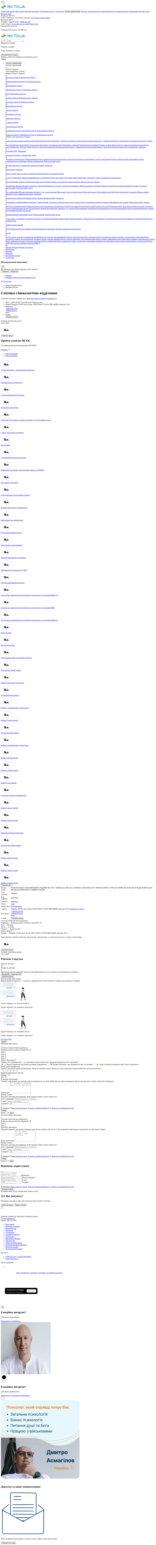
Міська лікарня (143, 192)
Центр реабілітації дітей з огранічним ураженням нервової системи (83, 241)
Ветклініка (9, 151)
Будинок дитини (105, 145)
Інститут (9, 178)
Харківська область (13, 131)
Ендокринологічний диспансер (40, 166)
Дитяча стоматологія (35, 161)
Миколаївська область (14, 106)
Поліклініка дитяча (62, 206)
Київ (13, 904)
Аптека (149, 141)
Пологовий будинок (78, 206)
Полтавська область (13, 114)
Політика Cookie (11, 1247)
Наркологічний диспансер (54, 198)
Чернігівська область (45, 135)
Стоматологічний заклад (143, 219)
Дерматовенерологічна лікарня (37, 159)
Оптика (77, 202)
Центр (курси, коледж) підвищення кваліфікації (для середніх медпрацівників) (36, 237)
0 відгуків (7, 281)
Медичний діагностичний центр (70, 192)
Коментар (25, 1175)
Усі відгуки (59, 11)
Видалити (14, 271)
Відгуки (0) (5, 974)
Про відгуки (10, 1241)
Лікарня (18, 186)
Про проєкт (19, 11)
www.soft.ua (35, 18)
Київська (14, 901)
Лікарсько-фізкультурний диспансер (133, 186)
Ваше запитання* (8, 1141)
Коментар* (5, 1093)
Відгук (4, 1041)
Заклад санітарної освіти (54, 174)
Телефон (25, 1182)
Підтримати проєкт (47, 11)
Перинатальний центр (36, 206)
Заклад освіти (11, 174)
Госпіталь (9, 155)
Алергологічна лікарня (14, 141)
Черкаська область (12, 135)
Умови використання (18, 1108)
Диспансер (71, 159)
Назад (4, 1110)
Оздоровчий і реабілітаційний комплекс (21, 202)
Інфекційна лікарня (20, 178)
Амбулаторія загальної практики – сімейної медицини (97, 141)
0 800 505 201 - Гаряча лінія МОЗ (18, 1257)
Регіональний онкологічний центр (47, 215)
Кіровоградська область (28, 98)
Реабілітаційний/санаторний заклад (19, 215)
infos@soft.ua (45, 18)
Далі (11, 1113)
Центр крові (121, 239)
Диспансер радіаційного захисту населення (93, 159)
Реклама (28, 11)
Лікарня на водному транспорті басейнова (63, 186)
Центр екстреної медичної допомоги (81, 237)
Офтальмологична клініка (119, 202)
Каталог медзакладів (72, 11)
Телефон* (4, 1104)
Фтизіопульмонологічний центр (68, 229)
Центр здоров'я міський (51, 239)
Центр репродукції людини (120, 241)
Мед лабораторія (12, 192)
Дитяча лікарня (117, 159)
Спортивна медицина (33, 219)
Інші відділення (11, 354)
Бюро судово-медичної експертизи (83, 147)
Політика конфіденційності (16, 1245)
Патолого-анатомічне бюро (16, 206)
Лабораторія (10, 186)
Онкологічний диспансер (47, 202)
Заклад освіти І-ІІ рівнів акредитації (31, 174)
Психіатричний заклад (105, 209)
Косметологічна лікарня (90, 182)
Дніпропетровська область (16, 82)
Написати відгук (7, 336)
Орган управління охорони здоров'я (94, 202)
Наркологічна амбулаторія (15, 198)
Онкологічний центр (65, 202)
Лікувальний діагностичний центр (19, 188)
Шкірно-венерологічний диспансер (19, 247)
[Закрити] (3, 266)
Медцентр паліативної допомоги (124, 192)
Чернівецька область (28, 135)
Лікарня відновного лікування (34, 186)
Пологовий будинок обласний (98, 206)
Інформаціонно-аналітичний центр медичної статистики (50, 178)
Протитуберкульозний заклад (17, 209)
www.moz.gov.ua (18, 24)
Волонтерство (10, 1228)
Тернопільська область (14, 127)
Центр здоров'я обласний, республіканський (78, 239)
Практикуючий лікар (118, 206)
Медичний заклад (90, 192)
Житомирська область (14, 86)
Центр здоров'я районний (106, 239)
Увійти (3, 59)
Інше (75, 178)
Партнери (9, 1230)
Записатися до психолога (10, 1321)
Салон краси (10, 219)
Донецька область (34, 82)
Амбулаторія (29, 141)
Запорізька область (30, 90)
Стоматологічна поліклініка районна (118, 219)
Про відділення (11, 356)
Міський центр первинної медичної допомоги (23, 194)
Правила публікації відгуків (62, 1108)
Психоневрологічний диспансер (18, 211)
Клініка (48, 182)
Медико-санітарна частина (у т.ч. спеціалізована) (38, 192)
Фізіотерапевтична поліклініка (43, 229)
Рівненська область (12, 118)
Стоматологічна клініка (72, 219)
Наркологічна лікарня (35, 198)
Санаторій (20, 219)
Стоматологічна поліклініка (93, 219)
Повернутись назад (8, 1543)
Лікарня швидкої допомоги (90, 186)
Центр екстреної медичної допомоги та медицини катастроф (120, 237)
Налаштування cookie (13, 1249)
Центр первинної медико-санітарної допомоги (23, 241)
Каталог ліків (6, 14)
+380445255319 (11, 308)
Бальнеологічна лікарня (88, 145)
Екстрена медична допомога (16, 166)
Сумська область (12, 123)
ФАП (7, 229)
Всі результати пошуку (10, 55)
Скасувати (5, 271)
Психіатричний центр (123, 209)
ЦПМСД (36, 243)
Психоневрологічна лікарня (143, 209)
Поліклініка (50, 206)
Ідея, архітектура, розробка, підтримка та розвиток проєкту (39, 1273)
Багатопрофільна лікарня (15, 145)
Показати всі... (7, 885)
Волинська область (28, 77)
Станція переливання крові (52, 219)
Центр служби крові (139, 241)
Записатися (25, 1395)
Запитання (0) (16, 974)
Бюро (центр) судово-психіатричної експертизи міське (48, 147)
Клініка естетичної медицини (62, 182)
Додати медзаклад (8, 11)
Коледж (77, 182)
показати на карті (77, 909)
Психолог (35, 11)
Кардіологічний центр (36, 182)
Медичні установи (12, 1226)
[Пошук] (23, 41)
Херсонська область (29, 131)
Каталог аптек (144, 11)
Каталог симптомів (101, 11)
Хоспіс (8, 233)
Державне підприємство (15, 159)
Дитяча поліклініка (130, 159)
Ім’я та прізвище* (8, 1099)
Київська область (12, 98)
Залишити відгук (7, 976)
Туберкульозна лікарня (14, 225)
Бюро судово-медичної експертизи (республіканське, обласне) (121, 147)
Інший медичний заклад (111, 178)
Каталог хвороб (87, 11)
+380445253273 (11, 311)
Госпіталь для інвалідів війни (24, 155)
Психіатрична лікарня (37, 209)
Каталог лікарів (115, 11)
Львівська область (27, 102)
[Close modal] (2, 1046)
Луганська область (12, 102)
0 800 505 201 (25, 22)
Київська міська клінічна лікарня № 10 (42, 298)
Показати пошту (11, 317)
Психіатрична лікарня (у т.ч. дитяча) (60, 209)
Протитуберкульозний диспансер (140, 206)
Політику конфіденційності (38, 1108)
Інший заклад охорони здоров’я (89, 178)
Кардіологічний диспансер (16, 182)
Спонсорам (9, 1232)
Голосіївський (16, 906)
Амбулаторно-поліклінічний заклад (133, 141)
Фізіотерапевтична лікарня (20, 229)
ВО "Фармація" (20, 151)
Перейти (4, 350)
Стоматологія (10, 221)
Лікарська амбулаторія (110, 186)
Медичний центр (104, 192)
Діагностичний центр (52, 161)
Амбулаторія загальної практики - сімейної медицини (55, 141)
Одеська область (11, 110)
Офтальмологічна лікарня (139, 202)
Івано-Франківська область (15, 94)
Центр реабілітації (49, 241)
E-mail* (4, 1101)
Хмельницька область (45, 131)
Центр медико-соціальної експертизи (140, 239)
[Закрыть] (2, 1207)
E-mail (24, 1180)
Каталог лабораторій (130, 11)
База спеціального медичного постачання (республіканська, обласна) (52, 145)
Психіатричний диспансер (85, 209)
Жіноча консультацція (13, 170)
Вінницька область (13, 77)
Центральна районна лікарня (21, 243)
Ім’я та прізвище (28, 1177)
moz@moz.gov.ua (31, 24)
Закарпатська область (14, 90)
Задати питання (20, 1205)
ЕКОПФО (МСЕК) (12, 1239)
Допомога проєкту (12, 1235)
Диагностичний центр (58, 159)
